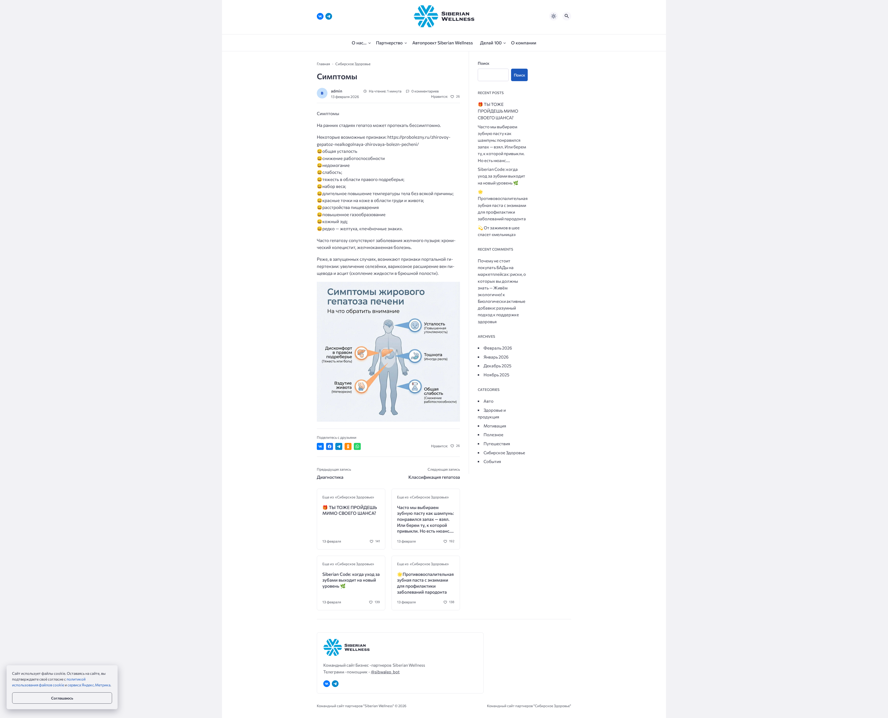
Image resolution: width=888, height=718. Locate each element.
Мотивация (495, 425)
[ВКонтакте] (320, 16)
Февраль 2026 (498, 347)
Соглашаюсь (62, 698)
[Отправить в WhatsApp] (357, 446)
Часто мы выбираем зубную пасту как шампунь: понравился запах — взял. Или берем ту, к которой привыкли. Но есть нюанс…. (425, 519)
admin (336, 91)
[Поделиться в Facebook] (329, 446)
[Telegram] (328, 16)
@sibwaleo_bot (385, 671)
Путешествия (497, 443)
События (492, 461)
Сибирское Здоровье (504, 452)
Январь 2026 (496, 356)
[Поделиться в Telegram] (338, 446)
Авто (488, 401)
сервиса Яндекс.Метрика (89, 685)
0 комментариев (425, 91)
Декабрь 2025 (497, 365)
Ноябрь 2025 (496, 374)
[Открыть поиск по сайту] (566, 16)
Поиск (483, 63)
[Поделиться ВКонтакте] (320, 446)
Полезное (493, 434)
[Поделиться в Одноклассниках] (348, 446)
